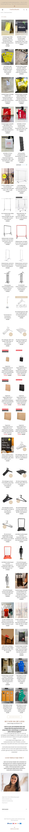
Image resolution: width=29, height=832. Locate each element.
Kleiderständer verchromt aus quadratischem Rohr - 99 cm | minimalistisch (7, 265)
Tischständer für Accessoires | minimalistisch (7, 316)
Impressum (5, 802)
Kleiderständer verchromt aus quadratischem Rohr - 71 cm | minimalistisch (21, 265)
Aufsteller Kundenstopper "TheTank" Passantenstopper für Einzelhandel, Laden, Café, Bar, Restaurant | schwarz (21, 537)
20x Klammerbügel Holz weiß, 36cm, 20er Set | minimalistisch (21, 341)
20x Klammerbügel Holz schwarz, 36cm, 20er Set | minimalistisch (21, 483)
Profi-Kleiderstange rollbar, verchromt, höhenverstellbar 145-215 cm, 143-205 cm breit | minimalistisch (7, 216)
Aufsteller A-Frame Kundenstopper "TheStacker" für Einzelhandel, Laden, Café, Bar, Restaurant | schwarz (21, 40)
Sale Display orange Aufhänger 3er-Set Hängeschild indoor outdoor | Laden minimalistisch (7, 708)
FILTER (4, 16)
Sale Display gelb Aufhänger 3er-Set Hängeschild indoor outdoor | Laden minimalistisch (7, 69)
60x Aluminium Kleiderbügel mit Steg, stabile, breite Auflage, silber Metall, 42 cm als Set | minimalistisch (7, 537)
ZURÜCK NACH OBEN (14, 828)
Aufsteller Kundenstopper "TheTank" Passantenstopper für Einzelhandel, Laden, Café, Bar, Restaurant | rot (8, 565)
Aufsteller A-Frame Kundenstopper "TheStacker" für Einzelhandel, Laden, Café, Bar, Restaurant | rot (21, 127)
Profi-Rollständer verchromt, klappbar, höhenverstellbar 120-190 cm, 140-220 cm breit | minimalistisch (21, 188)
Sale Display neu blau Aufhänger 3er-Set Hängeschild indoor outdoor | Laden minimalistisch (21, 678)
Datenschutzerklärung (7, 801)
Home (2, 12)
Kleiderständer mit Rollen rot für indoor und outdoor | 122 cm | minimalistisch (21, 243)
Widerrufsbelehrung (6, 799)
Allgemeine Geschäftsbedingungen (10, 797)
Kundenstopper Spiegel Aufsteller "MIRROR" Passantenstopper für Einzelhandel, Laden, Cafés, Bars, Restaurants (21, 69)
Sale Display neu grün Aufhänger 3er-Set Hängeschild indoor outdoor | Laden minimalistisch (21, 708)
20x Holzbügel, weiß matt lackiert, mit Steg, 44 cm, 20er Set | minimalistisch (21, 456)
